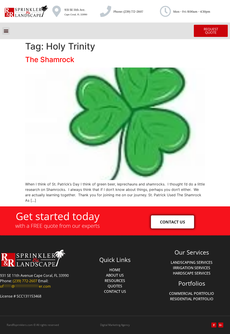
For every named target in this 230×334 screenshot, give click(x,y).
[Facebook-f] (213, 325)
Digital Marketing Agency (115, 325)
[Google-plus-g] (220, 325)
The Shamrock (49, 59)
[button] (6, 31)
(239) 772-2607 (133, 12)
